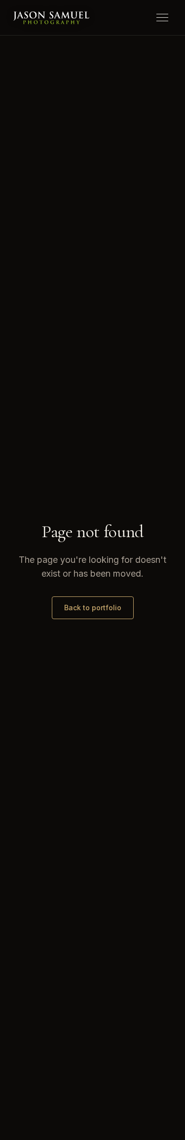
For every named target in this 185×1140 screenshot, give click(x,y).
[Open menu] (162, 18)
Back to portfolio (92, 607)
